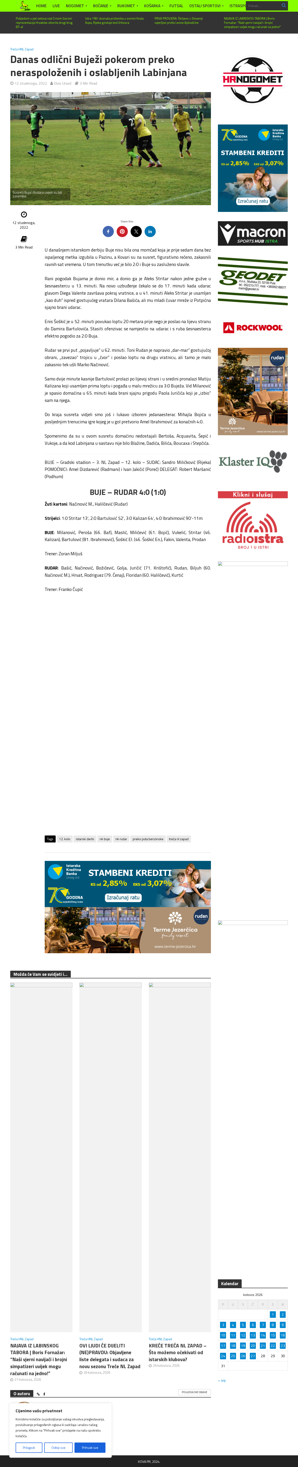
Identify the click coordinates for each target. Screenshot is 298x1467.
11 (233, 1335)
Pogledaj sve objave (194, 1392)
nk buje (105, 838)
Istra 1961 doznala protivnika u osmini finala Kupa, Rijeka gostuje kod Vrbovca (114, 20)
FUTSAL (176, 6)
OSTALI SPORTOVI (204, 6)
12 (243, 1335)
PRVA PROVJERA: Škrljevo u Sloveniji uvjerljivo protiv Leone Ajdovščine (179, 20)
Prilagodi (29, 1447)
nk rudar (121, 838)
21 (263, 1345)
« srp (222, 1380)
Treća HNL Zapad (22, 49)
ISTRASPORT (241, 6)
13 (253, 1335)
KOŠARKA (152, 6)
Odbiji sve (58, 1447)
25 (233, 1356)
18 (233, 1345)
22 (273, 1345)
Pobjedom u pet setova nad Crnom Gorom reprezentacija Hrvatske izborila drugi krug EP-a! (44, 22)
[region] (60, 1430)
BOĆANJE (100, 6)
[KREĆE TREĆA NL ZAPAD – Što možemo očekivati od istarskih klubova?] (180, 1156)
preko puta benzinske (148, 838)
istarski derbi (85, 838)
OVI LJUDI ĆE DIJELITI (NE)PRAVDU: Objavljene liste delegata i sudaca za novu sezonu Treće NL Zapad (109, 1356)
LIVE (56, 6)
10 (223, 1335)
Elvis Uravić (63, 83)
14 (263, 1335)
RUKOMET (126, 6)
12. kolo (64, 838)
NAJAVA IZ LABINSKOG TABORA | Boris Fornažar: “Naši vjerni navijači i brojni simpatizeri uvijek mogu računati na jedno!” (252, 22)
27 (253, 1356)
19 (243, 1345)
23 (283, 1345)
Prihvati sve (90, 1447)
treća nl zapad (179, 838)
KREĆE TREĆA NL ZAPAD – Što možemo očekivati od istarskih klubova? (178, 1352)
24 (223, 1356)
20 (253, 1345)
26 (243, 1356)
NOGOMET (75, 6)
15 (273, 1335)
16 (283, 1335)
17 (223, 1345)
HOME (41, 6)
